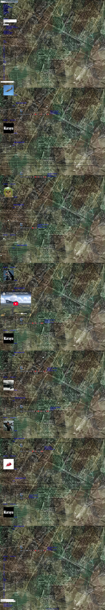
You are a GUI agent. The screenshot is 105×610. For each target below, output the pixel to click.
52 (4, 48)
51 (4, 47)
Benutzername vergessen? (12, 27)
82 (4, 60)
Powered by (49, 608)
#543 (14, 207)
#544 (14, 247)
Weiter (4, 61)
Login (4, 13)
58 (4, 56)
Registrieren (9, 28)
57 (4, 54)
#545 (14, 290)
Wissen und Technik (8, 7)
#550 (14, 528)
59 (4, 57)
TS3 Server (6, 11)
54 (4, 51)
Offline (15, 95)
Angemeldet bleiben (9, 23)
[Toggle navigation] (1, 16)
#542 (14, 145)
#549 (14, 480)
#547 (14, 400)
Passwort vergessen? (11, 26)
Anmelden (6, 24)
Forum (4, 10)
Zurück (5, 42)
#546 (14, 355)
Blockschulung (6, 6)
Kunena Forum (55, 608)
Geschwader (6, 12)
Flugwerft (5, 8)
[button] (5, 18)
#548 (14, 441)
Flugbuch (5, 4)
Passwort (19, 21)
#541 (14, 105)
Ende (4, 62)
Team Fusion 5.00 (21, 103)
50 (4, 45)
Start (4, 40)
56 (4, 53)
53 (4, 49)
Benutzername (20, 20)
